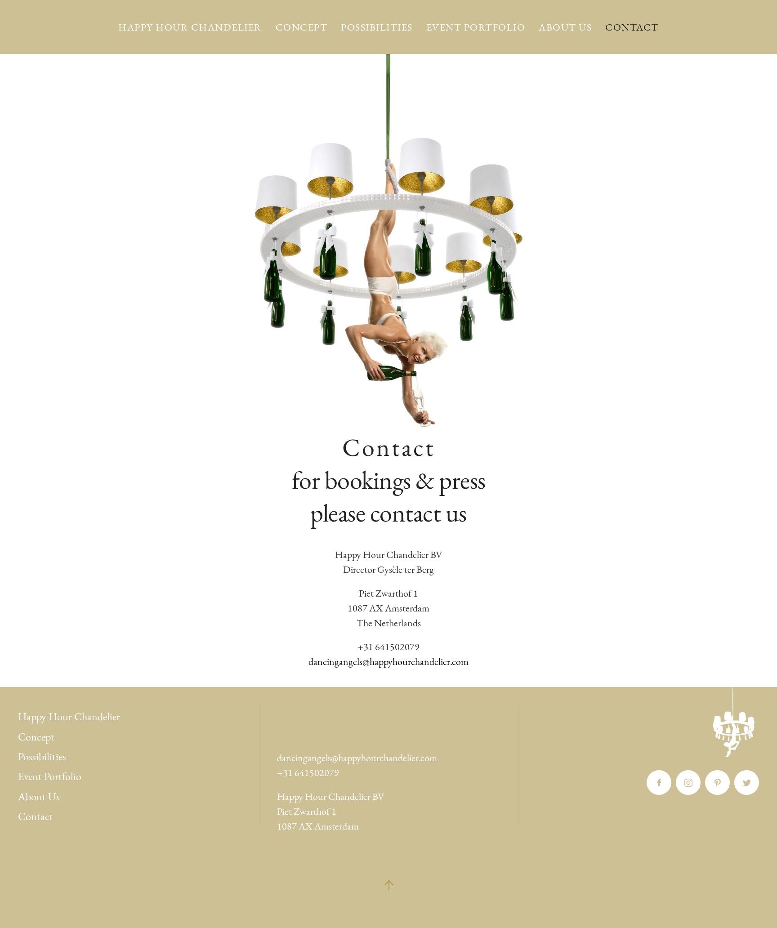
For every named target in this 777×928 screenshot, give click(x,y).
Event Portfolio (476, 27)
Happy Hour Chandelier (190, 27)
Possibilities (377, 27)
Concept (302, 27)
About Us (565, 27)
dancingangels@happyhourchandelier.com (388, 661)
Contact (632, 27)
